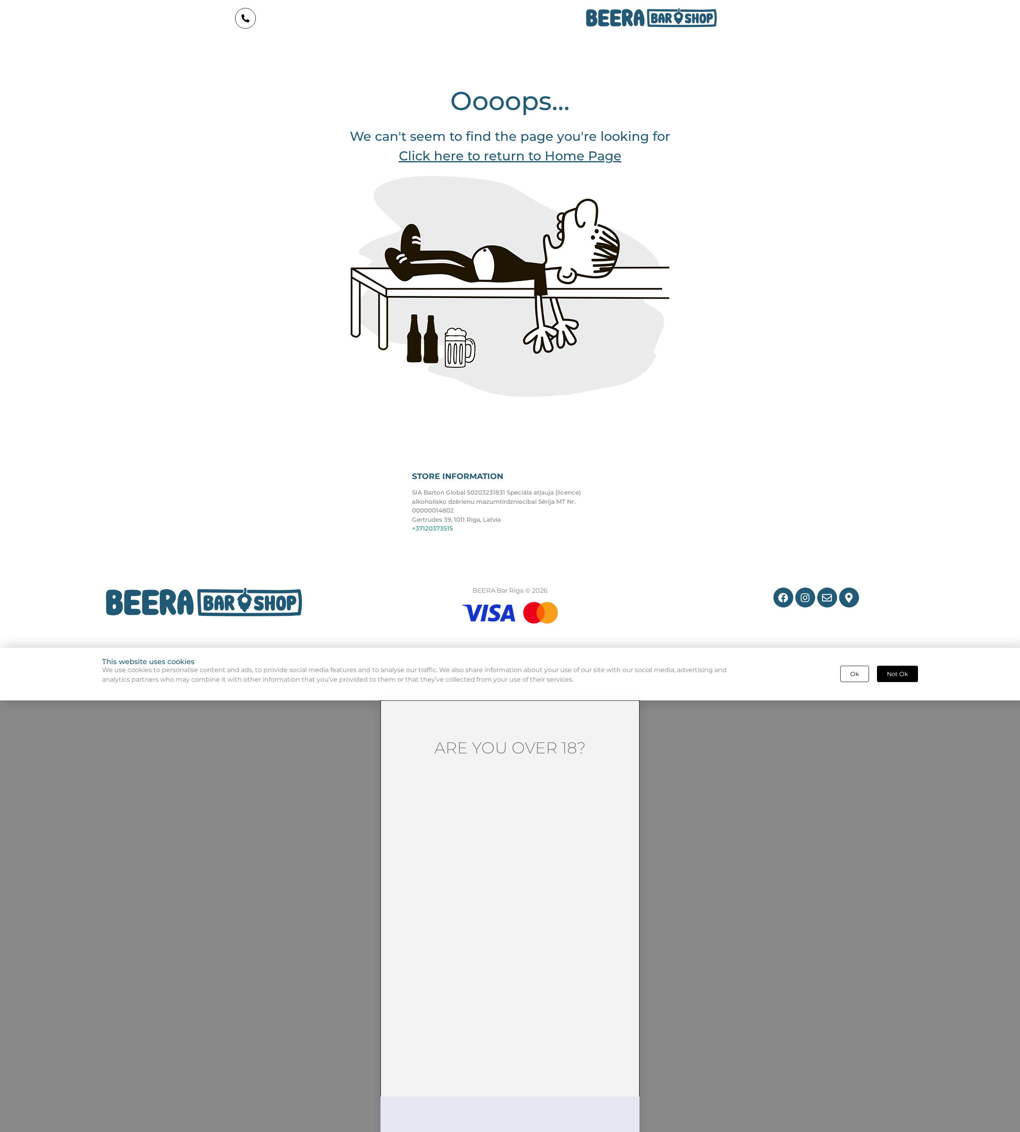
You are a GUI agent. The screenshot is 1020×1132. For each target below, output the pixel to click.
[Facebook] (783, 597)
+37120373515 (432, 528)
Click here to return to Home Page (510, 156)
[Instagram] (805, 597)
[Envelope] (827, 597)
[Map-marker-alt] (849, 597)
